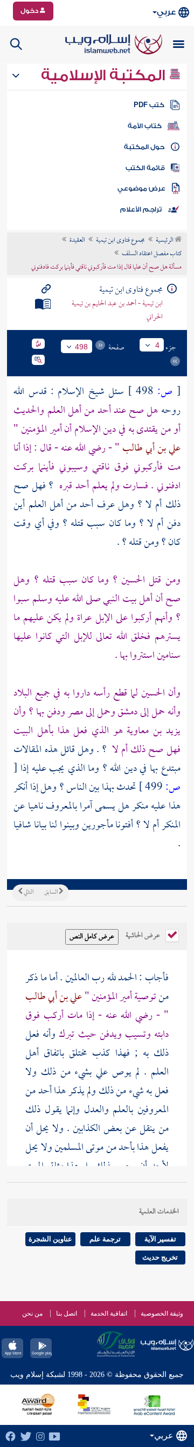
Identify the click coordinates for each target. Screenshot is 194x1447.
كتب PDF (149, 105)
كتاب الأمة (145, 126)
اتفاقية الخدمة (109, 1313)
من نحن (32, 1313)
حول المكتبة (144, 147)
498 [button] (81, 346)
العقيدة (77, 241)
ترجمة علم (105, 1239)
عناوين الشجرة (50, 1239)
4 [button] (157, 345)
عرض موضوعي (141, 188)
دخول (30, 11)
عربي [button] (166, 12)
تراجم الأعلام (141, 209)
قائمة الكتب (145, 168)
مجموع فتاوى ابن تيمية (120, 241)
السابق (51, 892)
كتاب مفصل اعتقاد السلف (152, 254)
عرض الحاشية (144, 934)
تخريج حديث (160, 1257)
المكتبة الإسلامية (105, 75)
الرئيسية (165, 241)
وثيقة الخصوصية (162, 1313)
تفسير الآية (160, 1239)
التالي (28, 892)
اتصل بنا (66, 1313)
